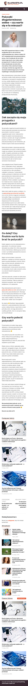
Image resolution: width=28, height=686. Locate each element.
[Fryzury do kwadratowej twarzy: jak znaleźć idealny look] (6, 558)
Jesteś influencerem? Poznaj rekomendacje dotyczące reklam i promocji (13, 490)
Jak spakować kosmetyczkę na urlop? (17, 591)
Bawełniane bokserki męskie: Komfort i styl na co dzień (19, 582)
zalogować (11, 520)
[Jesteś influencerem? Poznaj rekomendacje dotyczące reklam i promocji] (14, 479)
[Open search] (24, 9)
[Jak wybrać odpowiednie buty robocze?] (6, 540)
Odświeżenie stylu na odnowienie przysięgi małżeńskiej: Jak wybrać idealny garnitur (19, 571)
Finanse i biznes (5, 14)
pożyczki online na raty (9, 290)
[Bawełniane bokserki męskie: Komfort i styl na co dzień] (6, 580)
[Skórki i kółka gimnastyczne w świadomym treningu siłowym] (6, 529)
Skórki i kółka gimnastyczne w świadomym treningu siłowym (19, 532)
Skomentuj (13, 28)
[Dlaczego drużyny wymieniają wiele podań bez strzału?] (6, 549)
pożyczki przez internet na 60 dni (13, 193)
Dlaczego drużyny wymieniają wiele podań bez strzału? (18, 550)
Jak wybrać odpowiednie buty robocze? (17, 541)
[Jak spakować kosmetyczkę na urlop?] (6, 589)
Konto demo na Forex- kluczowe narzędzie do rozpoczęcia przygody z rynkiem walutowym (14, 440)
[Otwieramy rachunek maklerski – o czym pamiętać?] (14, 455)
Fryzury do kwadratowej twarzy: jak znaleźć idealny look (19, 560)
